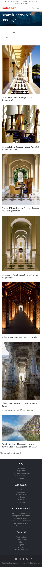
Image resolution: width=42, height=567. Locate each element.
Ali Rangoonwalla (9, 149)
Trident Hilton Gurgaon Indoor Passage (20, 147)
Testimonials (21, 537)
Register (25, 4)
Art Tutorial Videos (21, 523)
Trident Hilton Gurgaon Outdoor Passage (20, 208)
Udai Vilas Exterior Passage (14, 97)
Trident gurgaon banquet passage (17, 275)
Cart (7, 1)
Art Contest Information (21, 513)
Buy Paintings (21, 468)
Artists (21, 489)
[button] (33, 9)
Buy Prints (21, 471)
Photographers (21, 502)
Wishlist (24, 1)
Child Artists (21, 492)
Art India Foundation (21, 550)
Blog (21, 542)
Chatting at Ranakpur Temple (15, 403)
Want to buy (15, 1)
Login (18, 4)
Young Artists (21, 494)
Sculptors (21, 497)
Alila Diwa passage (10, 337)
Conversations (21, 526)
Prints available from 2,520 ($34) (17, 410)
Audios (18, 539)
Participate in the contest (21, 516)
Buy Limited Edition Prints (21, 473)
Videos (24, 539)
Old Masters (21, 500)
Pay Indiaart (21, 547)
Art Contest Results (21, 518)
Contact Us (33, 1)
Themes (21, 478)
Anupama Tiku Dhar (27, 447)
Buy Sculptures (21, 476)
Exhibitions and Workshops (21, 521)
